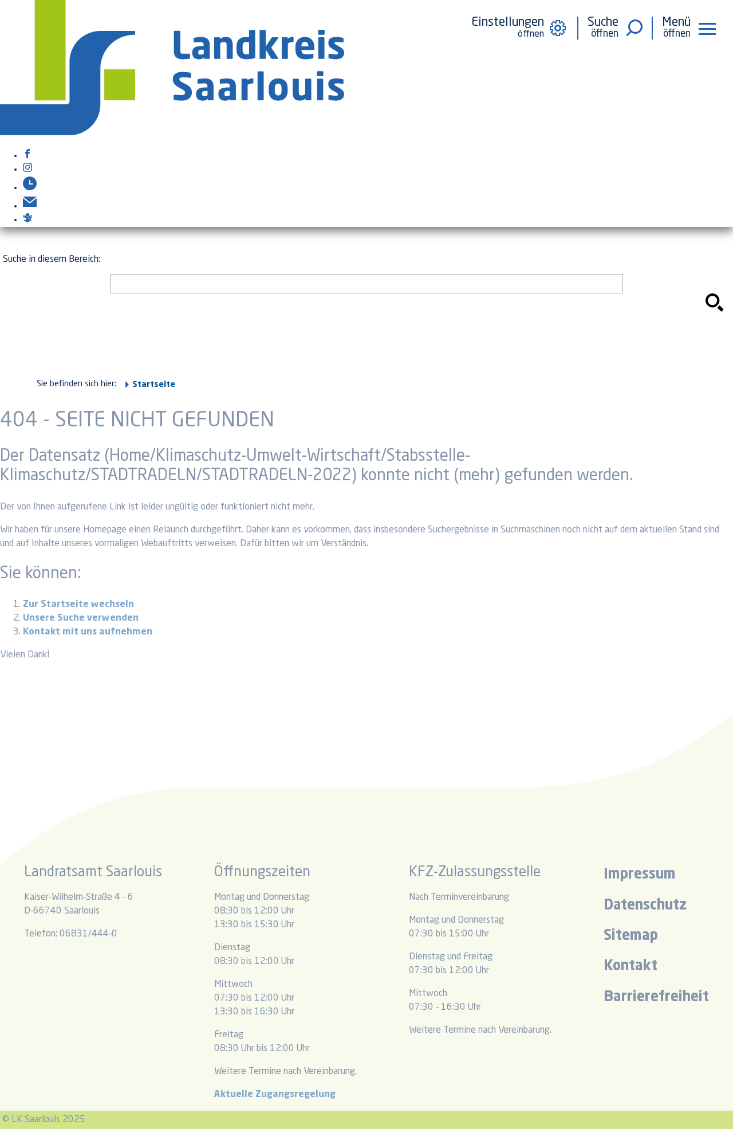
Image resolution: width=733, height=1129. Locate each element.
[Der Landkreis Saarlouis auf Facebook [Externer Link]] (27, 155)
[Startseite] (172, 133)
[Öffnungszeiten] (30, 188)
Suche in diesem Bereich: (51, 259)
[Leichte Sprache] (27, 220)
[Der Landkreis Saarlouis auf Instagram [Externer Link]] (27, 169)
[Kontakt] (30, 206)
